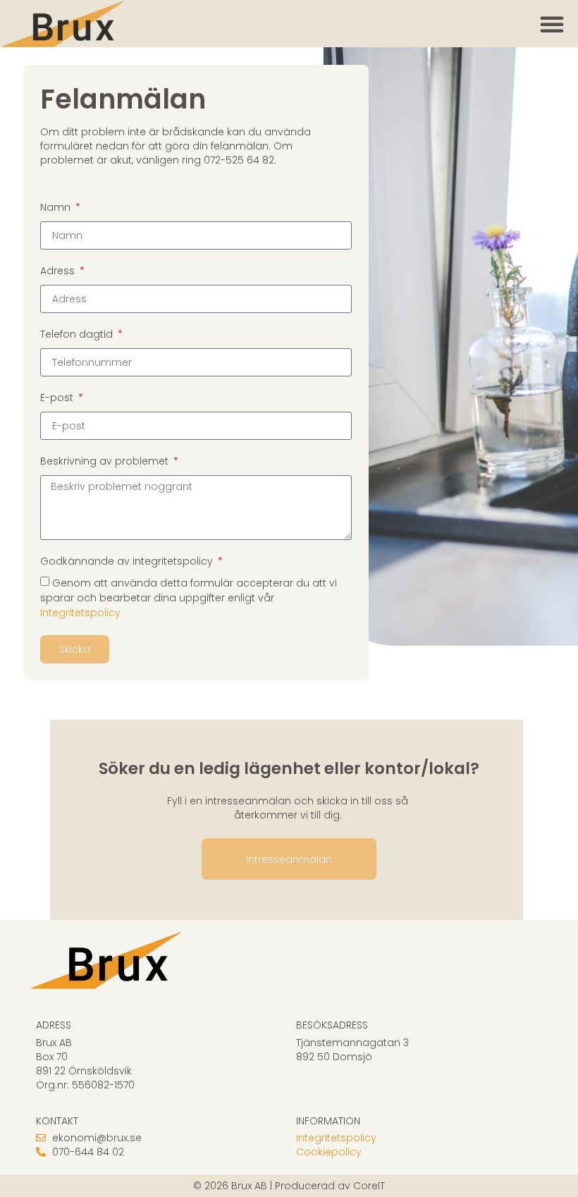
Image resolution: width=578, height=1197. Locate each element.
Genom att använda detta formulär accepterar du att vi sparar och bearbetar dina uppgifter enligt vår (188, 598)
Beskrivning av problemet (105, 461)
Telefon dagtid (78, 334)
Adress (59, 271)
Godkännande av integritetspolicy (128, 561)
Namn (56, 207)
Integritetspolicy (80, 613)
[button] (552, 24)
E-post (58, 398)
